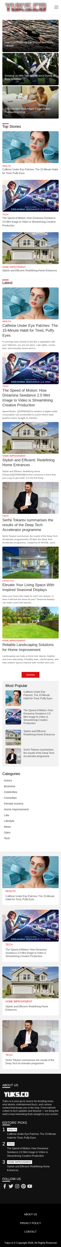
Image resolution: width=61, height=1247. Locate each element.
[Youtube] (29, 1187)
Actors (8, 780)
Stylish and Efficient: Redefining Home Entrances (29, 270)
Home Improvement (16, 809)
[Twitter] (11, 1187)
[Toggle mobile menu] (56, 7)
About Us (30, 1214)
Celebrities (10, 792)
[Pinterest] (23, 1187)
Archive (30, 674)
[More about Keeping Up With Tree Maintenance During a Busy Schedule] (30, 69)
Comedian (10, 797)
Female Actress (13, 803)
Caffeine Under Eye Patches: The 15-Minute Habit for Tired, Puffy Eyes (30, 330)
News (7, 826)
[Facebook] (4, 1187)
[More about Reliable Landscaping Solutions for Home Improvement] (30, 623)
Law (6, 815)
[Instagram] (17, 1187)
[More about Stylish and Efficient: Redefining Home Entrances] (30, 248)
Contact (30, 1231)
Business (9, 786)
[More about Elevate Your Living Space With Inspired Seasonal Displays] (30, 563)
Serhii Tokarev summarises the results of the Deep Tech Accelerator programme (27, 525)
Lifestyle (9, 821)
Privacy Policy (30, 1223)
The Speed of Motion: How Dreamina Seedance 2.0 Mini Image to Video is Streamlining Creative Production (29, 222)
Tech (7, 838)
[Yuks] (25, 7)
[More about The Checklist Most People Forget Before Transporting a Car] (30, 102)
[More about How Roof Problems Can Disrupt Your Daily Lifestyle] (30, 36)
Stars (7, 832)
